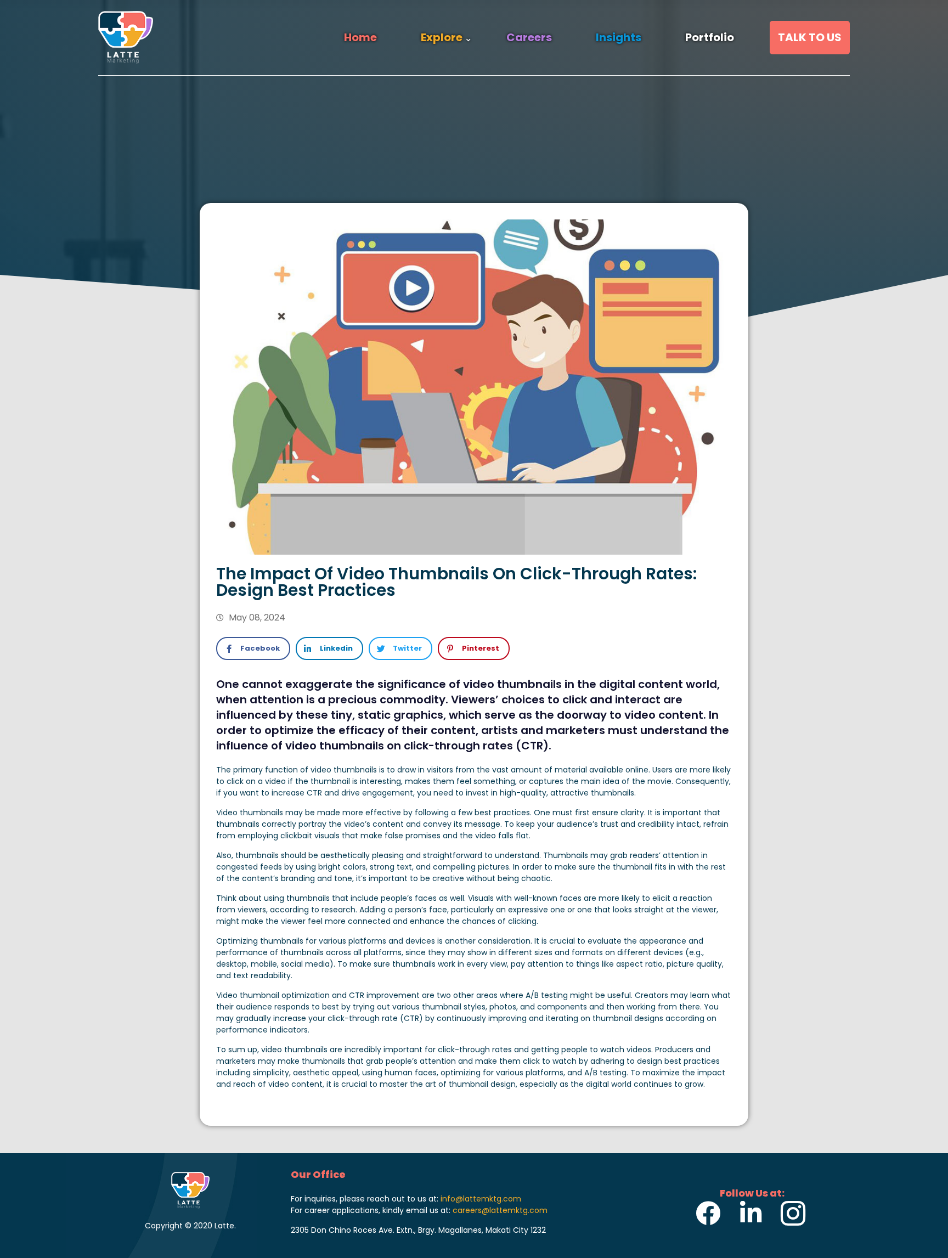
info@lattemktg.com (481, 1198)
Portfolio (709, 37)
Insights (618, 37)
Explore (441, 37)
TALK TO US (810, 37)
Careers (529, 37)
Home (360, 37)
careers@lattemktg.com (500, 1210)
